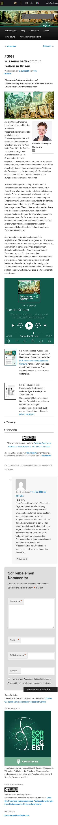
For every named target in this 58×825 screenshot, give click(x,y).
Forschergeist (11, 30)
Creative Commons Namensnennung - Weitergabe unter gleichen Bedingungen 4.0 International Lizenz (29, 800)
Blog (23, 30)
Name (14, 639)
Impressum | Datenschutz (30, 36)
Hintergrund (10, 36)
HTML (22, 414)
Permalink (46, 455)
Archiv (46, 30)
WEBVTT (30, 414)
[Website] (33, 150)
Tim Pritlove (31, 452)
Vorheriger (10, 46)
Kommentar (16, 601)
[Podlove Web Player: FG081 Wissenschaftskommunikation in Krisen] (29, 311)
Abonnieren (34, 30)
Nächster (48, 46)
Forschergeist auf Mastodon (16, 815)
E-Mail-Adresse (18, 655)
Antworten (22, 558)
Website (13, 670)
